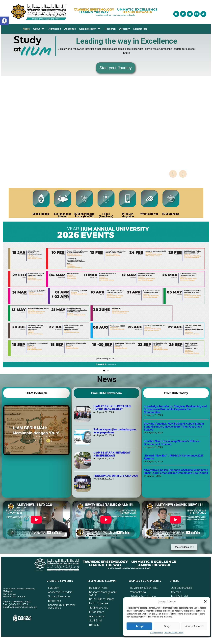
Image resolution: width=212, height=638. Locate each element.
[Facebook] (176, 14)
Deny (167, 626)
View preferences (194, 626)
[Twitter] (183, 14)
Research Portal (98, 587)
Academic (70, 28)
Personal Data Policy (173, 633)
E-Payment (54, 600)
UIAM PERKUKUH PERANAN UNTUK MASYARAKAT (112, 408)
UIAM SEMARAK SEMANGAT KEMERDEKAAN (112, 454)
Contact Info (140, 28)
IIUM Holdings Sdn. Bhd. (144, 587)
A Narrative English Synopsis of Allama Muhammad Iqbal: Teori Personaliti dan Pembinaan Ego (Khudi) (176, 471)
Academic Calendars (60, 592)
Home (26, 28)
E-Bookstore (96, 612)
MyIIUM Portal (179, 596)
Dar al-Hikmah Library (101, 599)
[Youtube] (190, 14)
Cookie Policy (156, 633)
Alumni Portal (97, 616)
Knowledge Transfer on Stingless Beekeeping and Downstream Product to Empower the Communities (175, 409)
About (36, 28)
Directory (124, 28)
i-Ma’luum (53, 587)
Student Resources (59, 596)
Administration (87, 28)
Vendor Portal (138, 592)
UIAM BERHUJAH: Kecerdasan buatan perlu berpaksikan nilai (34, 430)
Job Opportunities (181, 587)
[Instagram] (197, 14)
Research (110, 28)
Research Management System (102, 593)
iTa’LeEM (94, 624)
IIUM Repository (98, 607)
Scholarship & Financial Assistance (61, 606)
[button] (205, 601)
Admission (55, 28)
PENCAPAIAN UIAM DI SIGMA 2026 (115, 475)
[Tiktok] (203, 14)
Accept (139, 626)
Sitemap (176, 592)
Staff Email (95, 620)
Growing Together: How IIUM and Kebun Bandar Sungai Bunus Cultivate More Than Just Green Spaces (174, 426)
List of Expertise (98, 603)
